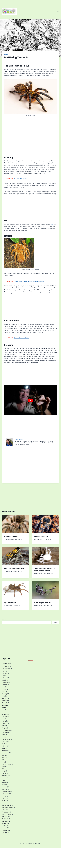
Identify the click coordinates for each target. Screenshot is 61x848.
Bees (3, 696)
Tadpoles (4, 673)
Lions (3, 771)
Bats (3, 755)
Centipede (5, 732)
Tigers (4, 780)
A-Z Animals (5, 666)
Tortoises (4, 830)
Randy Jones (9, 61)
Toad (3, 675)
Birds (3, 680)
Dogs (3, 762)
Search (4, 619)
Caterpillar (5, 703)
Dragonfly (5, 707)
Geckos (4, 823)
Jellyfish (4, 737)
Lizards (4, 825)
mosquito (4, 723)
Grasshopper (5, 714)
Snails (3, 744)
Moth (3, 725)
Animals (4, 678)
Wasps (4, 728)
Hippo (3, 769)
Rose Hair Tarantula (11, 536)
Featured (4, 684)
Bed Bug (4, 694)
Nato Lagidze (9, 571)
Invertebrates (6, 730)
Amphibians (5, 668)
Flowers (4, 796)
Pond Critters (6, 739)
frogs (51, 224)
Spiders (6, 54)
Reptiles (4, 816)
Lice (3, 719)
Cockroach (5, 705)
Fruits (3, 798)
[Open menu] (57, 11)
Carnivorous (5, 791)
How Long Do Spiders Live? (14, 568)
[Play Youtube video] (30, 400)
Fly (2, 712)
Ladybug (4, 716)
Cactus (4, 789)
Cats (3, 759)
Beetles (4, 698)
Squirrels (4, 778)
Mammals (5, 753)
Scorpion (4, 741)
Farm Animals (6, 764)
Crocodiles (5, 821)
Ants (3, 691)
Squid (3, 748)
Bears (3, 757)
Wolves (4, 782)
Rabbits (4, 773)
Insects (4, 689)
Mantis (4, 721)
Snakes (4, 828)
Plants (4, 787)
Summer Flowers (7, 807)
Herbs (3, 800)
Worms (4, 750)
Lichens (4, 803)
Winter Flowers (6, 814)
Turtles (4, 832)
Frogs (3, 671)
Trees (3, 809)
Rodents (4, 775)
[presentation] (15, 524)
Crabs (3, 734)
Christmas (5, 682)
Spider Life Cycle (10, 603)
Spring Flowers (6, 805)
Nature (4, 785)
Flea (3, 709)
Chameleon (5, 819)
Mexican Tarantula (41, 536)
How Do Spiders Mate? (42, 603)
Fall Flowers (5, 794)
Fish (3, 687)
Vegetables (5, 812)
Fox (3, 766)
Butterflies (5, 700)
